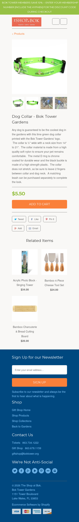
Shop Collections (21, 421)
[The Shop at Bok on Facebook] (22, 471)
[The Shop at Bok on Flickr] (48, 471)
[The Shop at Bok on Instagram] (55, 471)
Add (20, 228)
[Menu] (56, 21)
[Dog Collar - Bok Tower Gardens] (39, 66)
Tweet (21, 219)
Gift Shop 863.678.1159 (26, 448)
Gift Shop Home (21, 410)
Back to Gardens (21, 426)
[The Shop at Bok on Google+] (28, 471)
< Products (18, 33)
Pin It (51, 219)
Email (35, 228)
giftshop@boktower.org (25, 453)
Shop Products (20, 415)
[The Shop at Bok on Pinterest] (42, 471)
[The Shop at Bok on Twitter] (15, 471)
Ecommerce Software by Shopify (31, 504)
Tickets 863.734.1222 (25, 442)
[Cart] (63, 21)
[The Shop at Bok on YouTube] (35, 471)
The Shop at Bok (31, 485)
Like (36, 219)
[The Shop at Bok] (26, 22)
